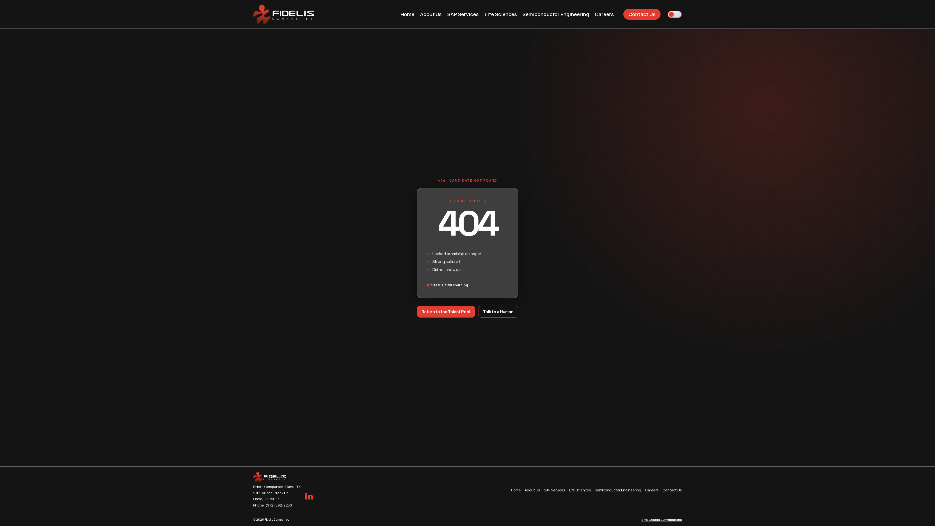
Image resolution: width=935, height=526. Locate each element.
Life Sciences (501, 14)
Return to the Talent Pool (445, 311)
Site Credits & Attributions (661, 520)
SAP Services (463, 14)
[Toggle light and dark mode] (675, 14)
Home (407, 14)
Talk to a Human (498, 311)
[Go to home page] (283, 14)
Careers (604, 14)
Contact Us (641, 14)
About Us (431, 14)
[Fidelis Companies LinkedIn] (308, 496)
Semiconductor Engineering (556, 14)
